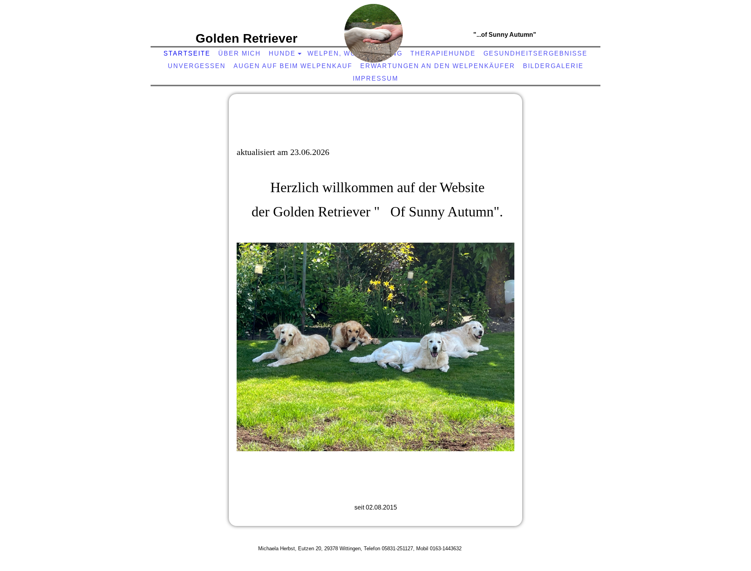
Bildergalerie (553, 66)
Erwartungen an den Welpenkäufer (437, 66)
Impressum (375, 78)
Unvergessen (197, 66)
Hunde (282, 53)
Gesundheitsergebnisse (535, 53)
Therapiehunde (443, 53)
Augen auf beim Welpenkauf (293, 66)
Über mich (239, 53)
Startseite (186, 53)
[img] (373, 33)
